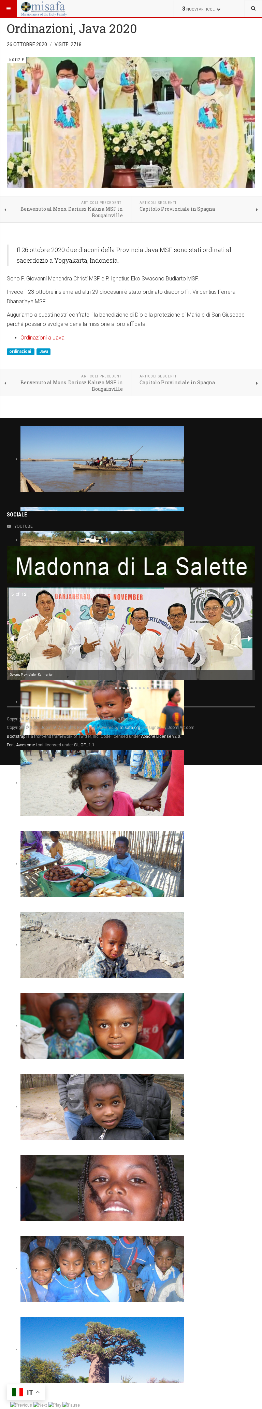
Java (43, 351)
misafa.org (130, 727)
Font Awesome (21, 745)
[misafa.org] (44, 8)
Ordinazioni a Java (42, 337)
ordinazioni (20, 351)
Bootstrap (16, 736)
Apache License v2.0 (160, 736)
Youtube (23, 526)
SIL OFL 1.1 (84, 745)
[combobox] (253, 8)
